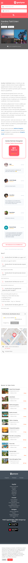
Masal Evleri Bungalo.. (14, 389)
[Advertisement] (14, 66)
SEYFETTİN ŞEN (12, 180)
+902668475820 (8, 351)
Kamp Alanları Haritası (14, 502)
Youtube (21, 477)
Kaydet (4, 27)
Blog (14, 517)
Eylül (10, 164)
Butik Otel (14, 493)
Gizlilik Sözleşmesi (14, 515)
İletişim (14, 513)
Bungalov (14, 488)
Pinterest (14, 477)
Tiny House (14, 490)
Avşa (11, 463)
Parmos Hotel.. (13, 451)
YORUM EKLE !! (6, 23)
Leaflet (24, 344)
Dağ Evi (14, 489)
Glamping (14, 492)
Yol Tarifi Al (7, 348)
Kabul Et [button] (10, 559)
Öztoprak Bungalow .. (14, 428)
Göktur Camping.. (13, 420)
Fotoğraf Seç (6, 322)
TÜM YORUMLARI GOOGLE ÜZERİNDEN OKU (14, 244)
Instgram (7, 477)
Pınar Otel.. (12, 443)
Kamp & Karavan (14, 486)
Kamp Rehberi (14, 499)
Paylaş (11, 27)
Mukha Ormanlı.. (13, 412)
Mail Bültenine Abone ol (14, 505)
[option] (7, 36)
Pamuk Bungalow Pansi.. (15, 459)
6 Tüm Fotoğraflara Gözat (14, 46)
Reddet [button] (4, 559)
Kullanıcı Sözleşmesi (14, 514)
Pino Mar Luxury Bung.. (15, 435)
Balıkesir (12, 393)
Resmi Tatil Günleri (14, 507)
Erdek (15, 393)
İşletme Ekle (14, 504)
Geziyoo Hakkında (14, 511)
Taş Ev (14, 495)
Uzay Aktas (11, 195)
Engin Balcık (12, 212)
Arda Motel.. (12, 397)
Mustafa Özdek (12, 227)
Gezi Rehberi (14, 501)
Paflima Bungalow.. (14, 404)
